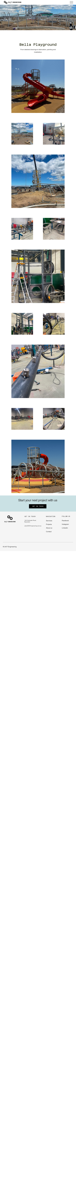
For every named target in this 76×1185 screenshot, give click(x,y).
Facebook (65, 520)
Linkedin (65, 528)
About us (49, 528)
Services (49, 521)
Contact (48, 532)
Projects (49, 524)
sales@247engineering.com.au (32, 526)
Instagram (65, 524)
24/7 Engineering (6, 523)
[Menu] (71, 2)
